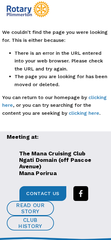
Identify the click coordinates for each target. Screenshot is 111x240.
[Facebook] (80, 193)
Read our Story (30, 208)
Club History (30, 223)
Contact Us (42, 193)
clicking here (84, 113)
